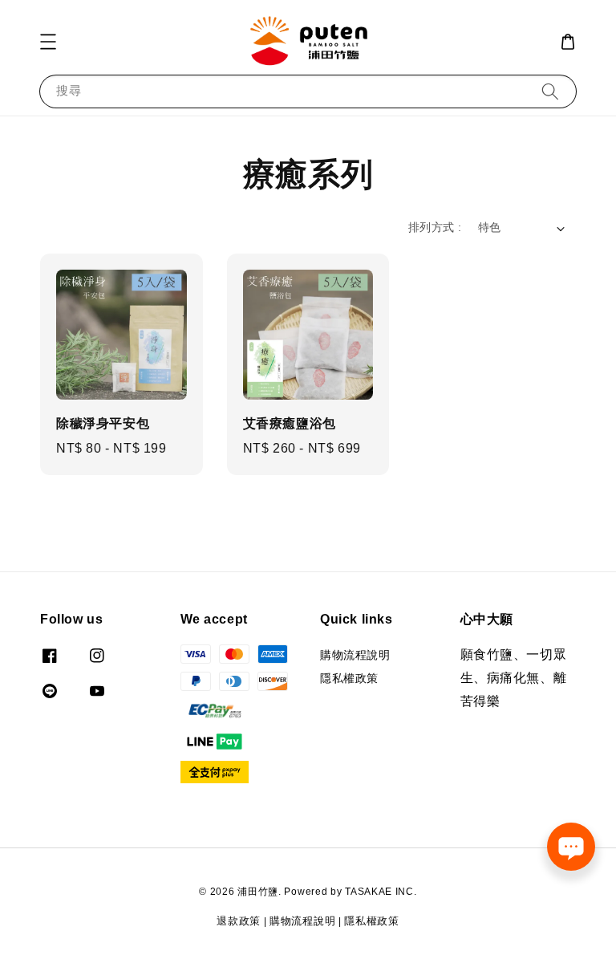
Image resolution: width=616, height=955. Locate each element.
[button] (48, 41)
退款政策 (239, 922)
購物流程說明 (355, 656)
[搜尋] (550, 91)
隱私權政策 (349, 679)
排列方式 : (434, 228)
